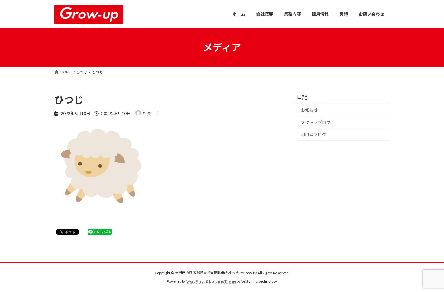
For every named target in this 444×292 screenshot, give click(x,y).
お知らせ (309, 110)
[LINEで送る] (100, 231)
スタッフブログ (315, 122)
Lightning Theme (222, 281)
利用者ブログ (313, 134)
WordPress (195, 281)
